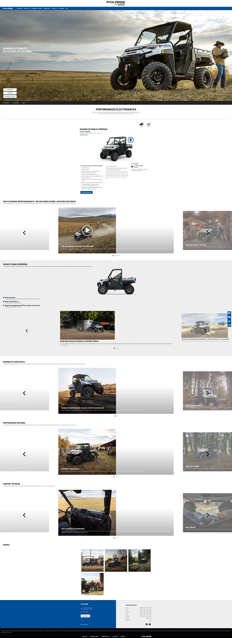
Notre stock (54, 8)
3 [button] (117, 255)
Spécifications (16, 102)
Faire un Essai (47, 8)
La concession (19, 8)
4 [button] (119, 255)
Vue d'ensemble (6, 102)
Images (23, 102)
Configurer (10, 93)
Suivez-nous (115, 636)
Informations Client (105, 636)
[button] (24, 233)
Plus (67, 8)
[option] (116, 230)
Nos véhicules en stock (10, 96)
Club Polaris (61, 8)
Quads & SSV (26, 8)
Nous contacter (85, 616)
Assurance (122, 636)
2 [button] (115, 255)
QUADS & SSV (84, 636)
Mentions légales (84, 624)
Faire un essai (10, 89)
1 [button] (113, 255)
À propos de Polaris (94, 636)
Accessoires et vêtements (36, 8)
